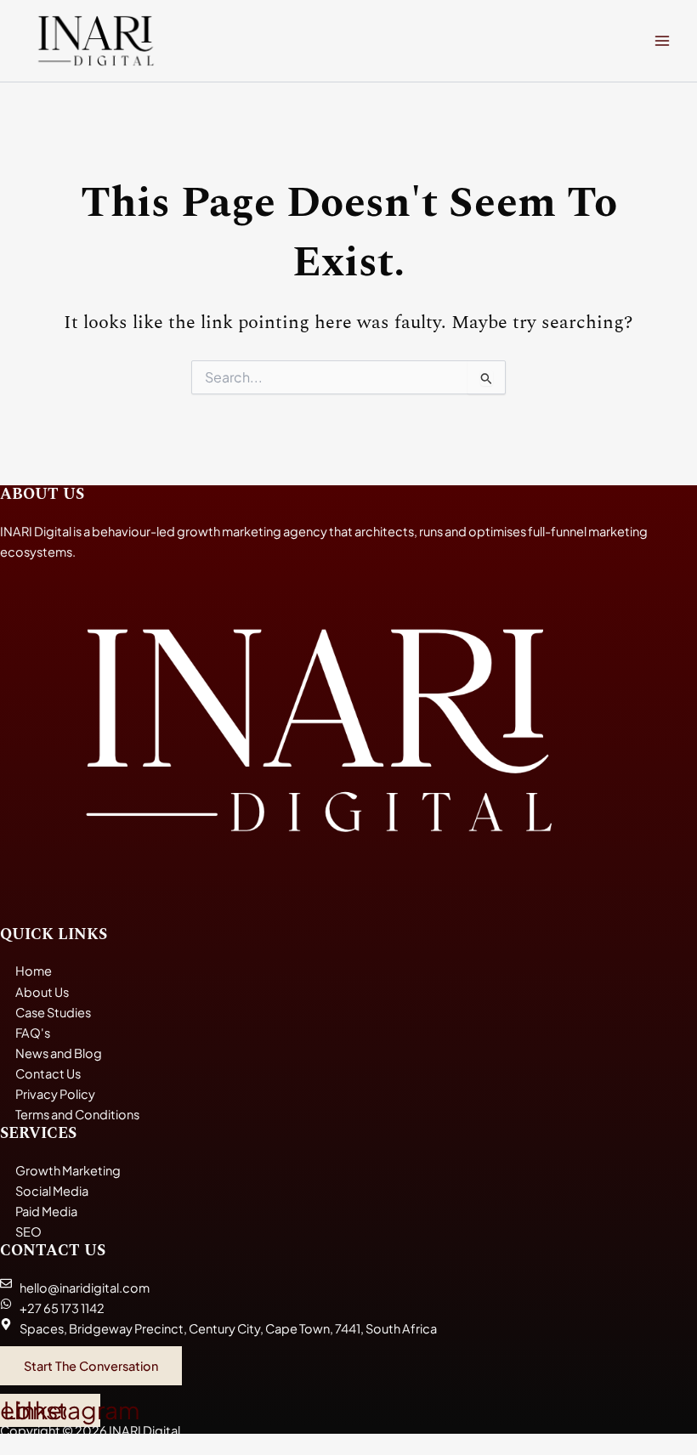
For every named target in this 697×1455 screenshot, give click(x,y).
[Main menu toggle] (662, 41)
